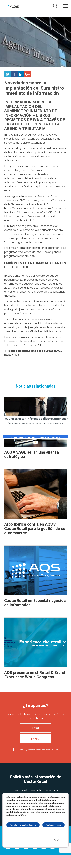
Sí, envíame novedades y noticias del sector (35, 438)
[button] (35, 418)
